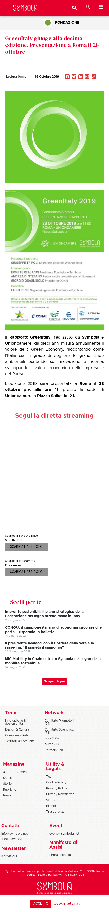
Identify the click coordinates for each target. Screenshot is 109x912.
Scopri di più (54, 681)
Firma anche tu (60, 855)
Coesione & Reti (16, 735)
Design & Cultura (17, 729)
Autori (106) (53, 744)
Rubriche (9, 789)
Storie (7, 783)
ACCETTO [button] (40, 903)
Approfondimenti (15, 772)
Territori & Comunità (20, 741)
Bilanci (51, 805)
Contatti (10, 826)
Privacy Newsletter (60, 794)
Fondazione (67, 22)
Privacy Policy (56, 788)
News (7, 795)
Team (50, 776)
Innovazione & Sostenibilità (15, 722)
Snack (7, 777)
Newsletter (13, 848)
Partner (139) (54, 750)
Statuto (51, 800)
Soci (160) (52, 738)
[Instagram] (87, 77)
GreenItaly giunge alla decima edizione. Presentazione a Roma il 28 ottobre (52, 44)
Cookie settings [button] (67, 903)
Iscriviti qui (9, 856)
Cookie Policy (56, 782)
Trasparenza (55, 811)
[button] (78, 87)
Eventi (56, 826)
